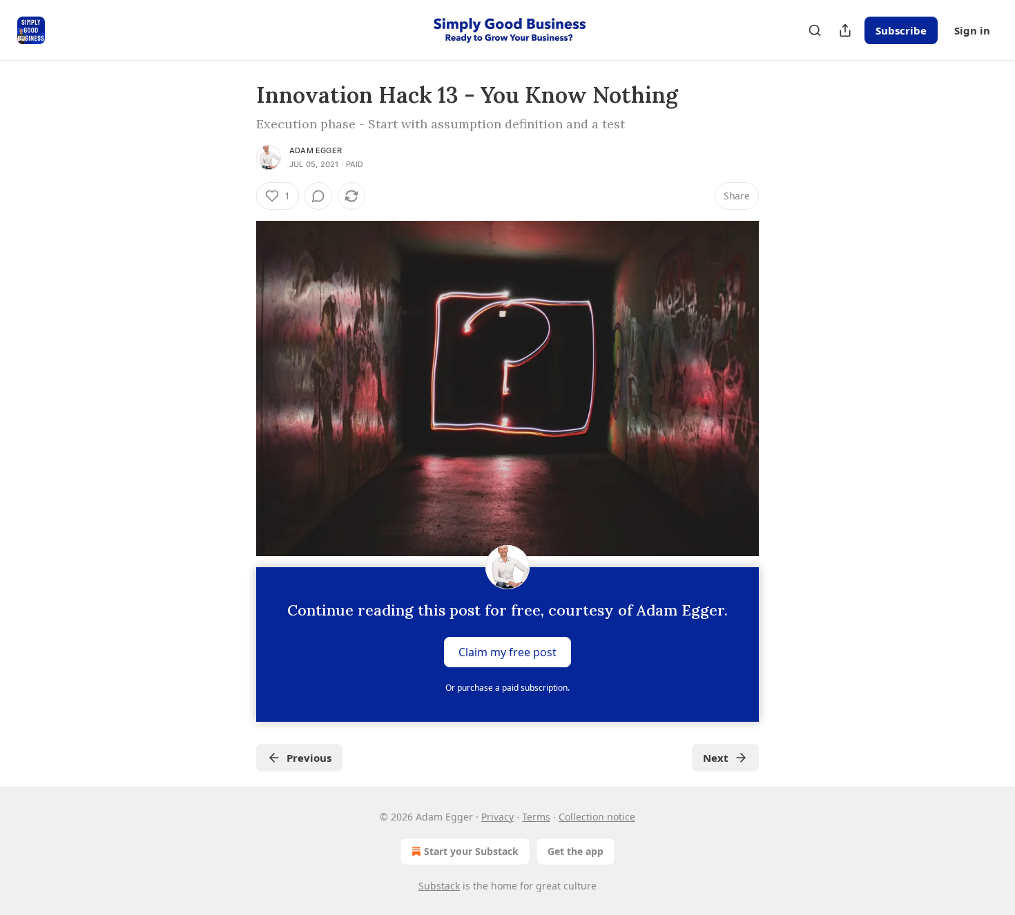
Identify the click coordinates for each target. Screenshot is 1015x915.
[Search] (815, 30)
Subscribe (901, 30)
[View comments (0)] (318, 196)
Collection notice (597, 816)
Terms (536, 816)
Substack (439, 885)
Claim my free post (507, 651)
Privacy (497, 816)
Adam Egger (315, 150)
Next (715, 758)
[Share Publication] (845, 30)
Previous (309, 758)
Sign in (972, 30)
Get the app (575, 851)
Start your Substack (471, 851)
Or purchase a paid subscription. (507, 687)
